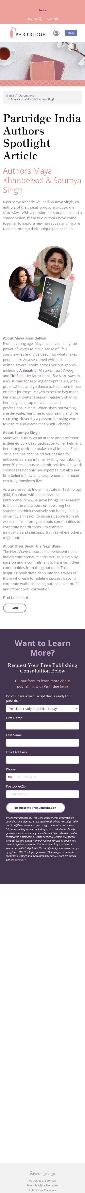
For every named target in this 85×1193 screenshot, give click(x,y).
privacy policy (18, 859)
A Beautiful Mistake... (36, 370)
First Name (14, 718)
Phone (11, 769)
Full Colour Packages (42, 1190)
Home (10, 95)
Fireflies (16, 375)
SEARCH (32, 19)
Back (14, 608)
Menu (71, 32)
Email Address (16, 752)
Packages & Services (42, 1180)
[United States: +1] (10, 777)
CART (50, 19)
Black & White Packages (42, 1185)
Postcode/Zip (16, 786)
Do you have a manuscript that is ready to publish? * (37, 698)
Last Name (14, 735)
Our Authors (26, 95)
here (24, 597)
